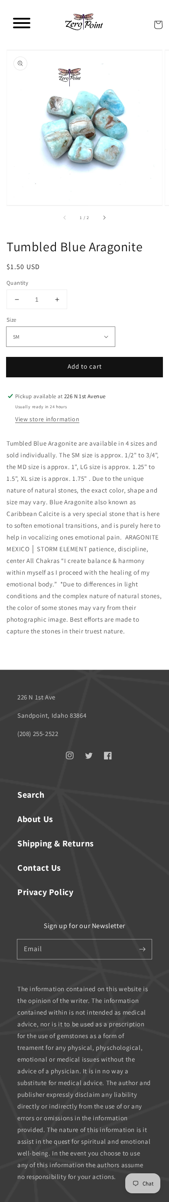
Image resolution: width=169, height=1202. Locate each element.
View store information (47, 419)
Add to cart (85, 366)
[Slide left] (65, 217)
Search (31, 794)
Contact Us (39, 867)
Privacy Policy (45, 892)
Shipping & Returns (55, 843)
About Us (35, 819)
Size (11, 319)
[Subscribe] (142, 949)
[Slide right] (104, 217)
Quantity (17, 282)
